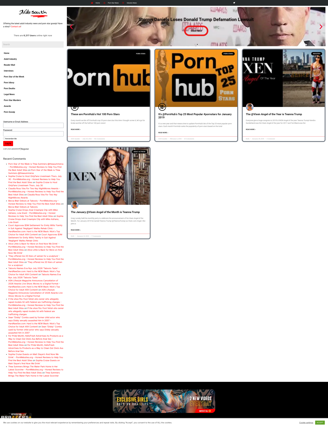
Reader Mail (9, 65)
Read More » (76, 129)
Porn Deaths (9, 88)
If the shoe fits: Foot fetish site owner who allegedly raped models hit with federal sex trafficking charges (36, 311)
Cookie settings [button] (306, 422)
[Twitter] (234, 3)
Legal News (9, 94)
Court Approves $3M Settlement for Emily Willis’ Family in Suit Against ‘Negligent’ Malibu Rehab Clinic (35, 237)
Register (25, 149)
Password (7, 130)
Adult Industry (10, 59)
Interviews (8, 71)
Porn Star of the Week (14, 76)
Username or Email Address (15, 122)
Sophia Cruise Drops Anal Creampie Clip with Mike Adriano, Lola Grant (35, 219)
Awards (7, 106)
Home (6, 53)
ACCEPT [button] (320, 422)
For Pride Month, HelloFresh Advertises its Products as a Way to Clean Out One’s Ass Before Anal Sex (35, 348)
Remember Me (11, 139)
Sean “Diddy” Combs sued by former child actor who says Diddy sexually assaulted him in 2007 (35, 329)
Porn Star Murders (12, 100)
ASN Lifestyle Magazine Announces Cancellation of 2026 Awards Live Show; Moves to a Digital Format (35, 292)
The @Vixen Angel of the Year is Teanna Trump (274, 114)
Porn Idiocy (9, 82)
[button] (71, 27)
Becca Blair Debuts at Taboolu (23, 207)
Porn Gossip (9, 112)
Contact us (16, 26)
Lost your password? (11, 149)
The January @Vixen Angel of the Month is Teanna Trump (105, 212)
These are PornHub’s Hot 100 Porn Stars (95, 114)
